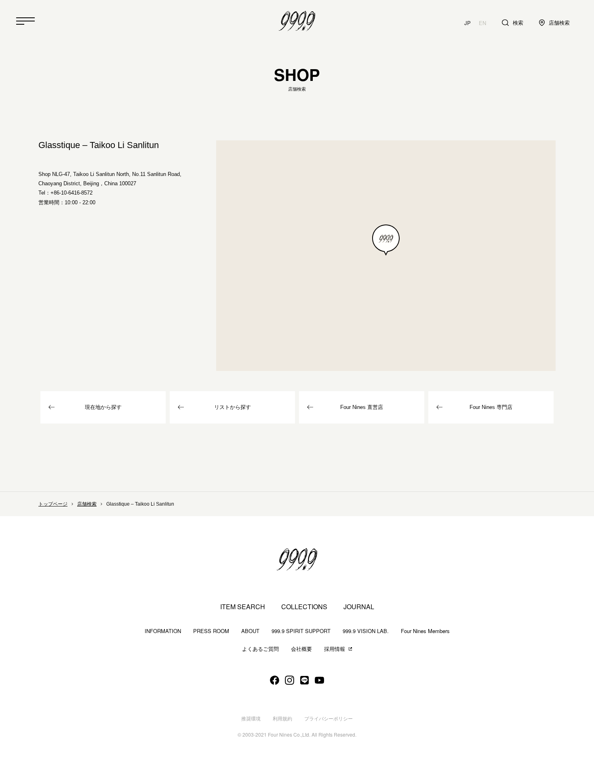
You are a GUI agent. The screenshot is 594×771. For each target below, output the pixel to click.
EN (482, 23)
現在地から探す (103, 407)
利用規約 (282, 719)
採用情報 (334, 649)
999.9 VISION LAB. (366, 631)
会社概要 (301, 649)
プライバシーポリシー (328, 719)
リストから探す (232, 407)
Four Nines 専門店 (491, 407)
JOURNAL (358, 606)
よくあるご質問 (260, 649)
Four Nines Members (425, 631)
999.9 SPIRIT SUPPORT (301, 631)
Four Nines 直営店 (361, 407)
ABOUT (250, 631)
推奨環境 (251, 719)
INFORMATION (163, 631)
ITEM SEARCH (242, 606)
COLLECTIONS (304, 606)
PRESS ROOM (211, 631)
